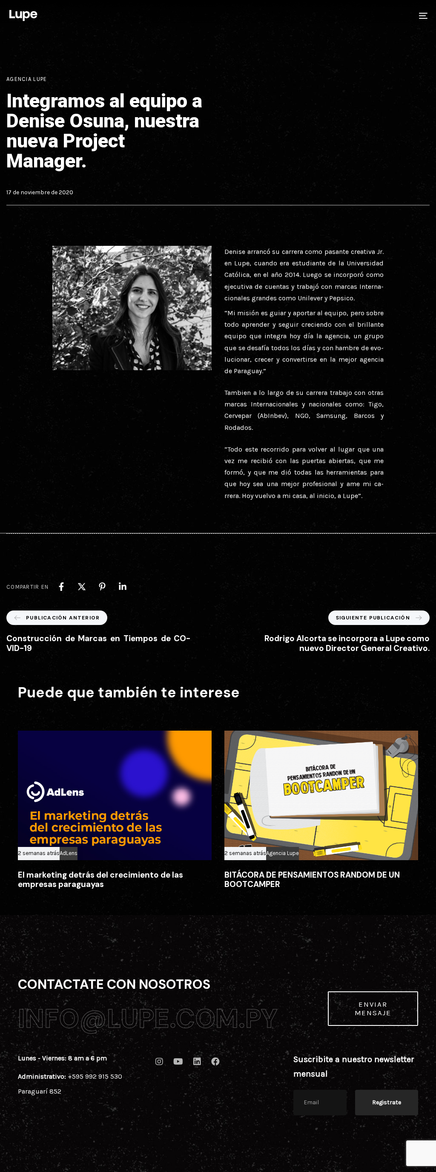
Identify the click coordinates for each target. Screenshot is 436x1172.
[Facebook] (61, 586)
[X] (81, 586)
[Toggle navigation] (357, 15)
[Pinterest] (102, 586)
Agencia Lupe (26, 79)
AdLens (68, 853)
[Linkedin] (122, 586)
